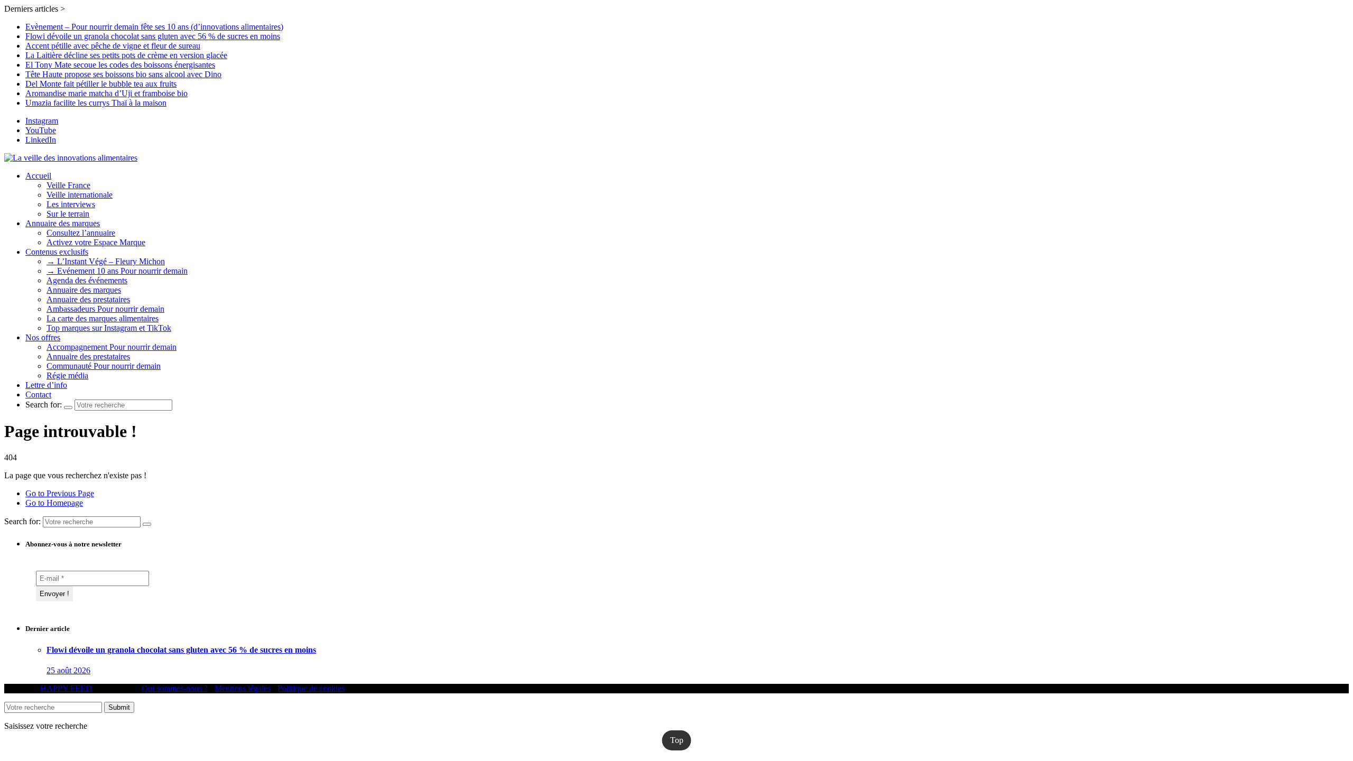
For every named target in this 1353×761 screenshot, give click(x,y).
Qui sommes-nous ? (175, 688)
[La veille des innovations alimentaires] (70, 157)
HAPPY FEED (66, 688)
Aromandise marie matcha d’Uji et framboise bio (106, 93)
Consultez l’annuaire (81, 232)
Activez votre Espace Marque (96, 242)
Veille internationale (80, 194)
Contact (38, 394)
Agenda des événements (87, 280)
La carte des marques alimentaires (103, 318)
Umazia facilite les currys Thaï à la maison (95, 102)
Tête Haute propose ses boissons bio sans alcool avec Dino (123, 74)
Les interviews (71, 204)
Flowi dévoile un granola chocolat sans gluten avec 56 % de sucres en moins (152, 36)
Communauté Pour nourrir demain (104, 365)
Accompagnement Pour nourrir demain (112, 346)
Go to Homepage (54, 502)
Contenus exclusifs (56, 251)
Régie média (67, 375)
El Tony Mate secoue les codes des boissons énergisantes (120, 64)
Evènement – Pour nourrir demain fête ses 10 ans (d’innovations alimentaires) (154, 26)
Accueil (38, 175)
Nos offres (42, 337)
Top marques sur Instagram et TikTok (109, 327)
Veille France (68, 185)
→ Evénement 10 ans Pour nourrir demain (117, 270)
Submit (119, 707)
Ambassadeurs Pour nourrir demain (105, 308)
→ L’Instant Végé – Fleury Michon (106, 261)
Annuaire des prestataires (88, 299)
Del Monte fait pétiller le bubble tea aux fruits (101, 83)
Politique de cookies (311, 688)
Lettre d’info (46, 384)
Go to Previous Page (59, 493)
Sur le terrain (68, 213)
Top (676, 740)
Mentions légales (243, 688)
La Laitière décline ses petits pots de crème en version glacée (126, 55)
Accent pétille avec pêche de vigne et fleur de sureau (112, 45)
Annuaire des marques (62, 223)
